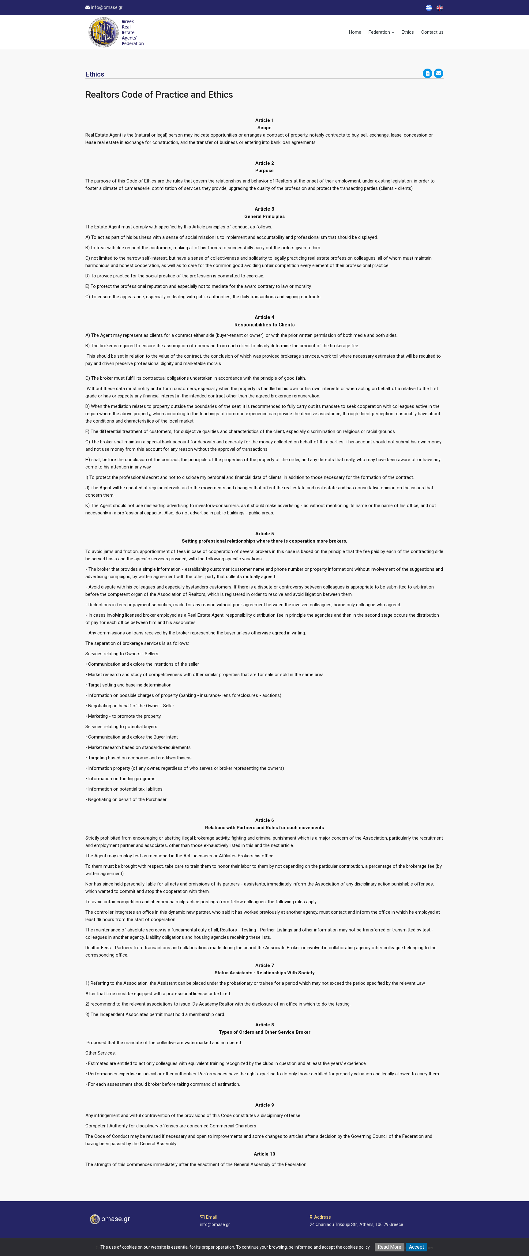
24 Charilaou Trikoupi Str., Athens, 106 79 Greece (356, 1224)
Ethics (408, 32)
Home (355, 32)
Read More (389, 1247)
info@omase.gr (106, 7)
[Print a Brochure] (428, 73)
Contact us (432, 32)
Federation (379, 32)
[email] (439, 73)
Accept (416, 1247)
